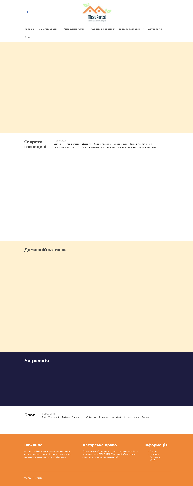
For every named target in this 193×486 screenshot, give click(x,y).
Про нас (154, 451)
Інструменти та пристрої (66, 147)
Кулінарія (103, 417)
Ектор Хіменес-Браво (38, 126)
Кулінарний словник (102, 29)
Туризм (145, 417)
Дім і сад (65, 417)
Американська (96, 147)
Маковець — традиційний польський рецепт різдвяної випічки (152, 197)
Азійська (110, 147)
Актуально (155, 457)
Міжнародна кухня (127, 147)
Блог (28, 37)
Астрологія (155, 29)
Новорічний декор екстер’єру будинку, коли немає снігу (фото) (56, 300)
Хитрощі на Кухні (74, 29)
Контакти (154, 454)
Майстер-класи (47, 29)
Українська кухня (147, 147)
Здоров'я (76, 417)
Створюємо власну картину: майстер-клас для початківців (76, 345)
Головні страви (72, 144)
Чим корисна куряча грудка (75, 194)
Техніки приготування (141, 144)
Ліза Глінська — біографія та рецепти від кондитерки (115, 89)
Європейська (120, 144)
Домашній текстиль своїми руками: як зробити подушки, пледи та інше (134, 343)
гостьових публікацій (54, 457)
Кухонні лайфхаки (102, 144)
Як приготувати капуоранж (34, 237)
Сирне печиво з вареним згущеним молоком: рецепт (152, 238)
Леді (43, 417)
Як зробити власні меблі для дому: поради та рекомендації (152, 300)
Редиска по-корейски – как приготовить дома (151, 88)
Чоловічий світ (118, 417)
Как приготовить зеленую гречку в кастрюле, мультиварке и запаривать (114, 240)
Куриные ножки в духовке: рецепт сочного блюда (115, 196)
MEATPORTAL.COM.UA (108, 454)
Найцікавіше (90, 417)
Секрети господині (129, 29)
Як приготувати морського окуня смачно (131, 125)
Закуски (58, 144)
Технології (53, 417)
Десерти (86, 144)
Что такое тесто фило (76, 235)
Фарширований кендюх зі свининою (50, 87)
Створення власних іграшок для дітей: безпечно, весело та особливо (112, 301)
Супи (84, 147)
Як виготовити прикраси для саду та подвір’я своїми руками (40, 343)
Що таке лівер (33, 192)
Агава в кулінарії (72, 126)
